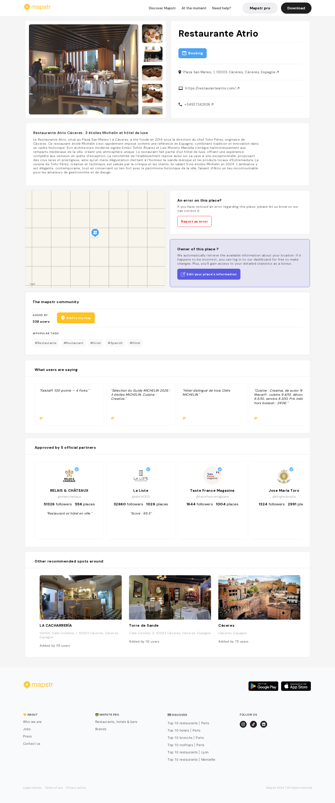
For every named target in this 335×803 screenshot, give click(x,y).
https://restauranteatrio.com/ (211, 88)
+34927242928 (197, 104)
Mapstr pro (260, 8)
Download (296, 8)
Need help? (221, 8)
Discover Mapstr (162, 8)
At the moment (194, 8)
